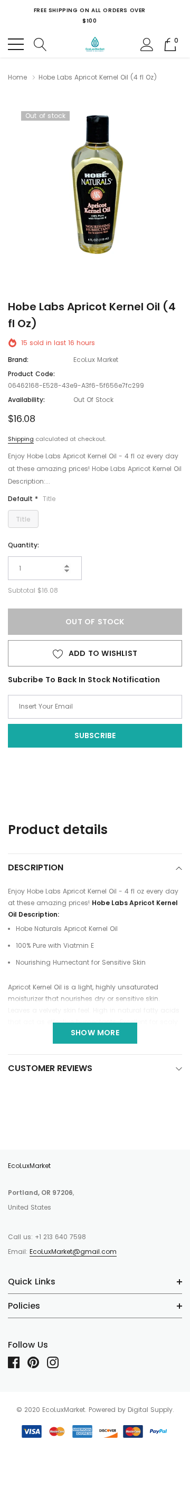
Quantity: (23, 545)
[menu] (16, 44)
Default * (31, 498)
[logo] (95, 44)
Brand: (18, 359)
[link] (17, 1362)
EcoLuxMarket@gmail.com (73, 1251)
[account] (147, 43)
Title (23, 519)
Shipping (21, 439)
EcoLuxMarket (29, 1165)
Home (17, 77)
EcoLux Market (95, 359)
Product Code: (31, 373)
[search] (40, 43)
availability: (26, 399)
